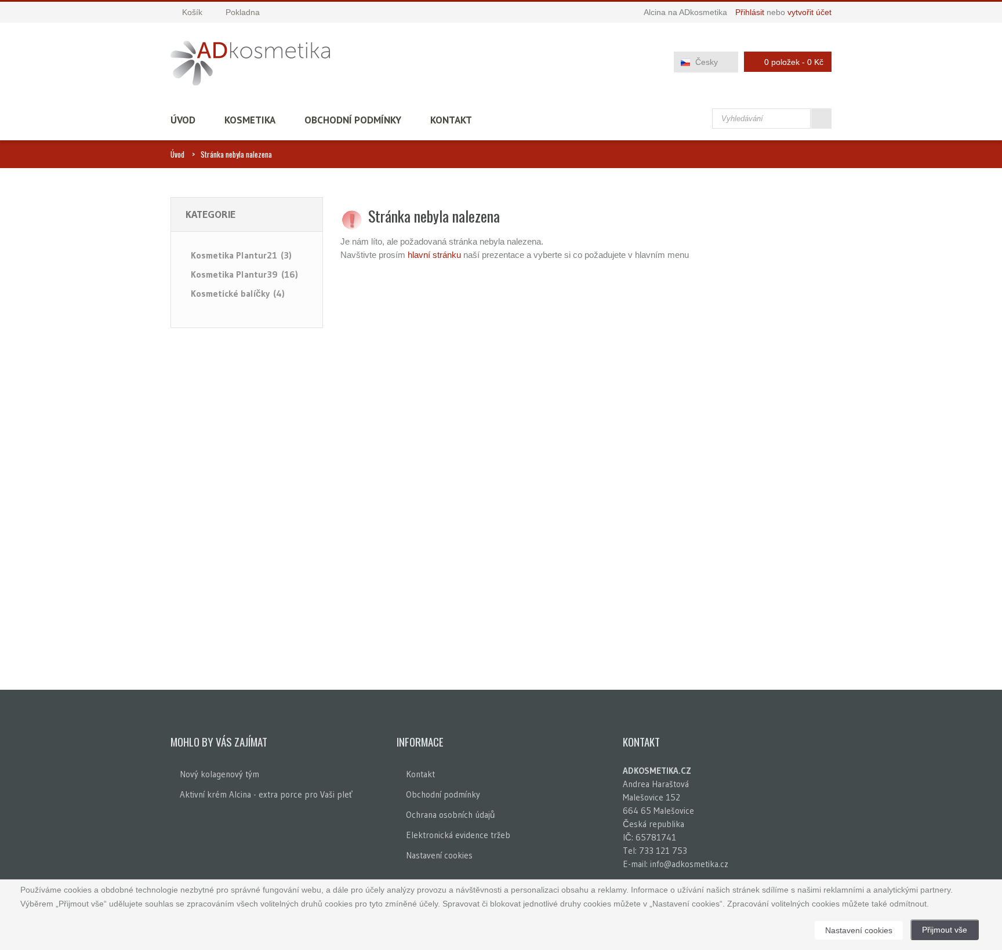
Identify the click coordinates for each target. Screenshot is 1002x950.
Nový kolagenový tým (219, 774)
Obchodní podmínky (352, 120)
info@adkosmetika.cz (689, 863)
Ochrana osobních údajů (450, 814)
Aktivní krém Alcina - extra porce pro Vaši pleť (266, 794)
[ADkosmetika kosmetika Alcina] (250, 63)
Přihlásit (749, 12)
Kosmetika (249, 120)
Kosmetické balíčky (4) (238, 293)
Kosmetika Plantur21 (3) (241, 255)
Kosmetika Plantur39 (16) (244, 274)
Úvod (182, 120)
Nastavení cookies (439, 855)
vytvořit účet (809, 12)
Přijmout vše (944, 929)
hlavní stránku (434, 255)
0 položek (793, 62)
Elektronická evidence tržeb (458, 834)
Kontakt (451, 120)
